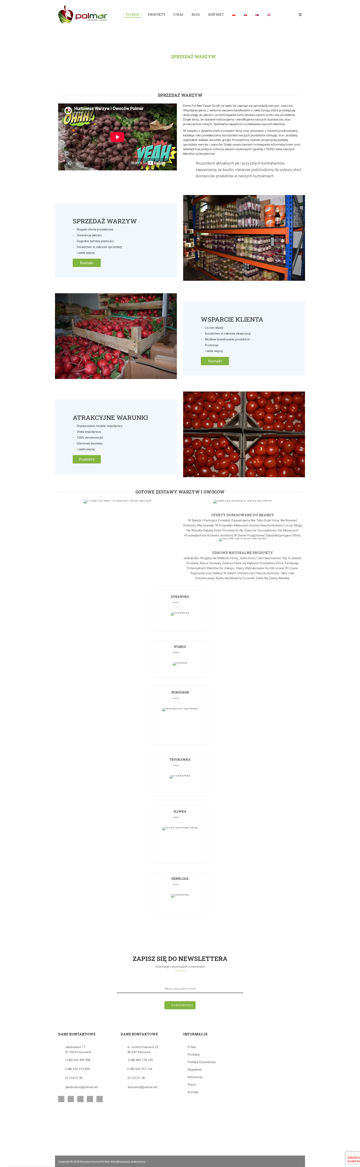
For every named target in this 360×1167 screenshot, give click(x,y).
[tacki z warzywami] (117, 501)
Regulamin (195, 1069)
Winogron (180, 692)
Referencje (195, 1077)
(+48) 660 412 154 (139, 1069)
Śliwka (180, 811)
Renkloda (180, 879)
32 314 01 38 (73, 1078)
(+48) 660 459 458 (77, 1060)
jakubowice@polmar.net (81, 1087)
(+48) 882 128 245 (140, 1060)
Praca (192, 1084)
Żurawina (180, 597)
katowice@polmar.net (143, 1087)
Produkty (87, 459)
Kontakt (87, 263)
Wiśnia (180, 647)
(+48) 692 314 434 (77, 1069)
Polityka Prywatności (202, 1062)
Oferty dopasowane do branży (242, 515)
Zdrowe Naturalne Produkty (242, 552)
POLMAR (153, 56)
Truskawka (180, 760)
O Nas (192, 1047)
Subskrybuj (182, 1005)
